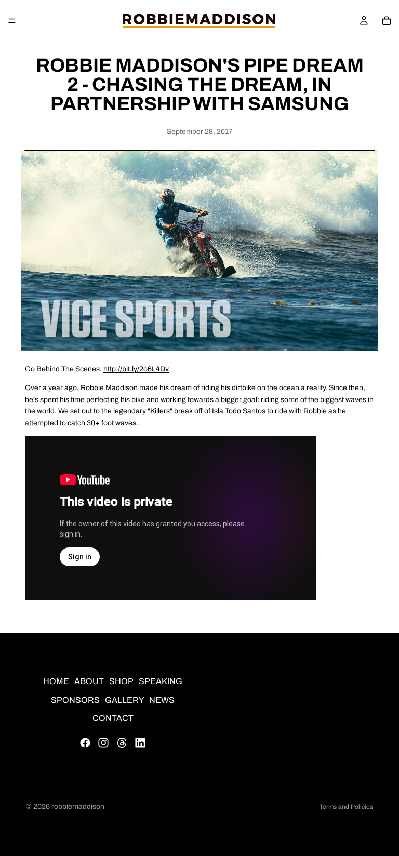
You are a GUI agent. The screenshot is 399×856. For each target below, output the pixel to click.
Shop (121, 681)
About (89, 681)
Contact (113, 718)
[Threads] (122, 743)
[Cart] (386, 20)
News (162, 700)
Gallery (124, 700)
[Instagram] (103, 743)
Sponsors (75, 700)
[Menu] (12, 21)
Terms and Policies (346, 806)
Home (56, 681)
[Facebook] (85, 743)
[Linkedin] (140, 743)
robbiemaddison (77, 806)
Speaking (160, 681)
